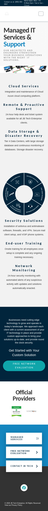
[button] (41, 14)
